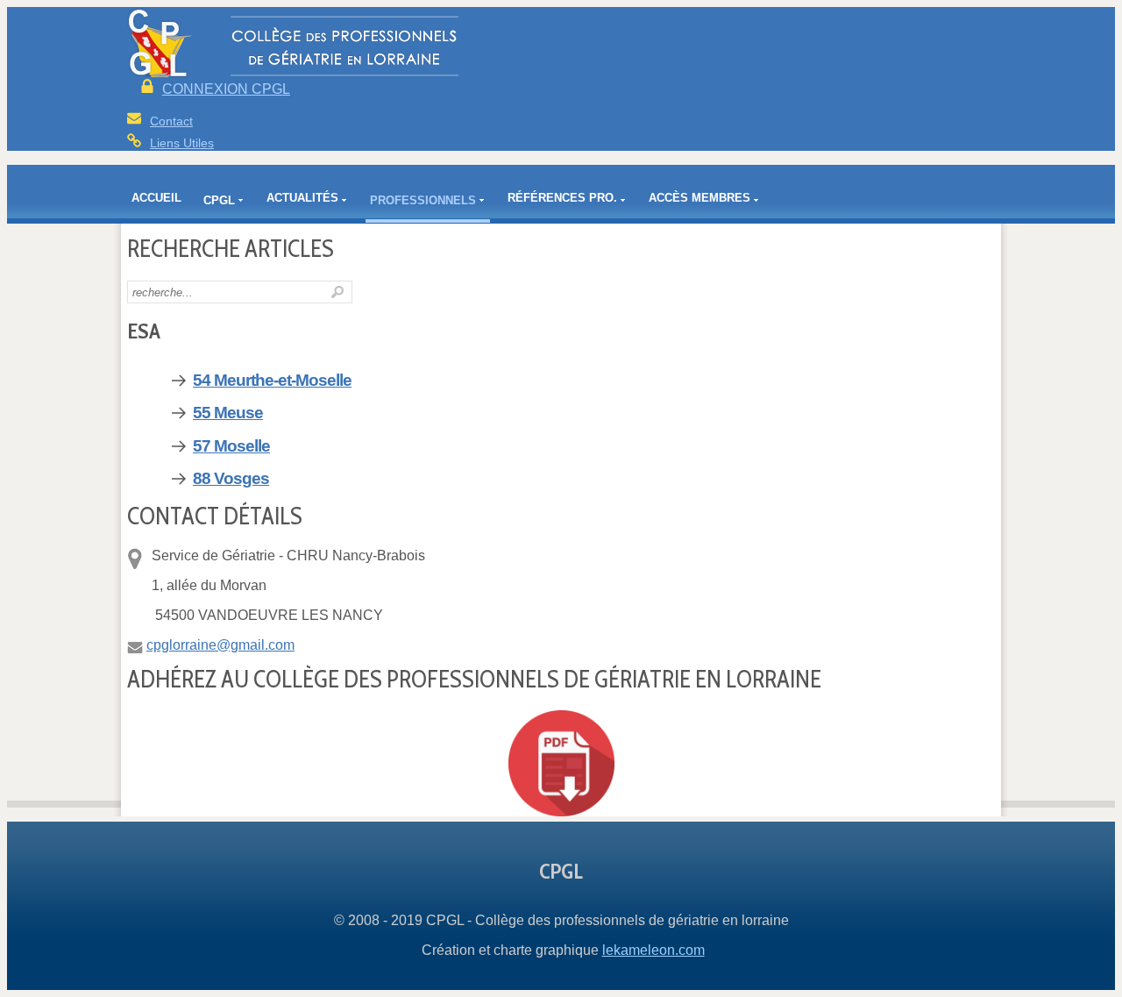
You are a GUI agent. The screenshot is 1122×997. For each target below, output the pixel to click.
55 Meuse (228, 412)
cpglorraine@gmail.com (220, 644)
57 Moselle (231, 446)
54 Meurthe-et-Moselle (272, 380)
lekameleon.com (653, 950)
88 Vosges (231, 478)
